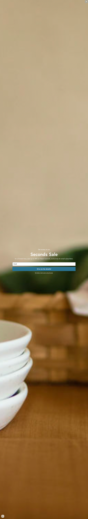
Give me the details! (44, 269)
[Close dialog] (86, 2)
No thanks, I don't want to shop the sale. (44, 273)
